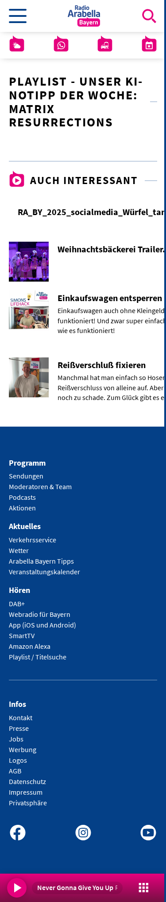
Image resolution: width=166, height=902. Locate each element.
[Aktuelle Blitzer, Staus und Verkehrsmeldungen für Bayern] (105, 45)
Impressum (25, 792)
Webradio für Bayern (39, 614)
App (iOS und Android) (42, 624)
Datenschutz (27, 781)
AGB (15, 770)
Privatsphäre (28, 802)
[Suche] (149, 16)
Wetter (19, 550)
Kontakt (20, 717)
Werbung (22, 749)
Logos (18, 760)
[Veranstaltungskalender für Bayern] (149, 45)
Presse (19, 728)
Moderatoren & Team (40, 486)
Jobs (16, 738)
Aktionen (22, 507)
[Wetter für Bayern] (17, 45)
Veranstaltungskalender (44, 571)
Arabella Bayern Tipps (41, 561)
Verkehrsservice (32, 539)
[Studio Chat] (61, 45)
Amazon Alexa (29, 646)
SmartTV (22, 635)
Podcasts (22, 497)
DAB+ (17, 603)
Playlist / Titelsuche (37, 656)
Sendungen (26, 475)
